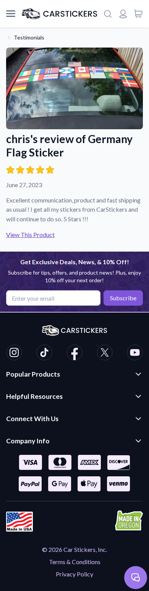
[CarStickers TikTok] (44, 353)
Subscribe (123, 297)
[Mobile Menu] (10, 13)
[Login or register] (123, 13)
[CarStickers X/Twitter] (105, 353)
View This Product (30, 234)
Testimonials (29, 37)
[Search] (107, 13)
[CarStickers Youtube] (135, 353)
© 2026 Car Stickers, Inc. (74, 549)
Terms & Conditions (74, 561)
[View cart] (138, 13)
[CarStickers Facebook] (74, 353)
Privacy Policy (74, 574)
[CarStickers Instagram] (14, 353)
